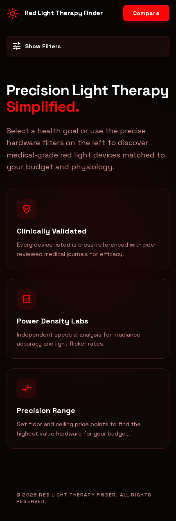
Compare (146, 13)
